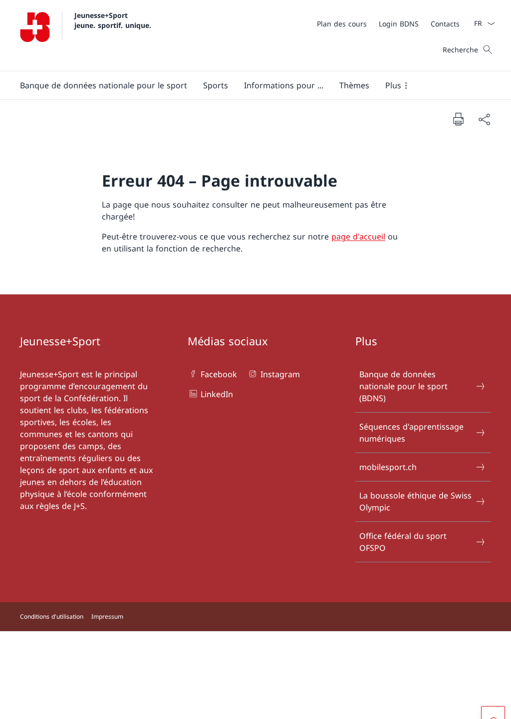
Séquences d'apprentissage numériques (411, 432)
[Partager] (484, 119)
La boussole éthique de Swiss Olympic (415, 501)
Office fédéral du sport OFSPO (403, 541)
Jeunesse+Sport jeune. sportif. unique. (112, 19)
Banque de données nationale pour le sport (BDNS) (403, 386)
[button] (103, 85)
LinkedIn (217, 394)
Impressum (107, 616)
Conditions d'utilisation (51, 616)
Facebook (219, 374)
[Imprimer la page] (458, 119)
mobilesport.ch (388, 467)
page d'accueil (358, 236)
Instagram (279, 374)
